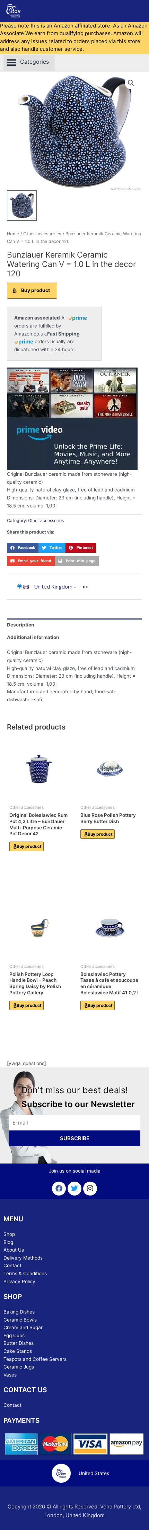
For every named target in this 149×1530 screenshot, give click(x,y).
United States (94, 1473)
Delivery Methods (23, 1258)
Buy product (35, 290)
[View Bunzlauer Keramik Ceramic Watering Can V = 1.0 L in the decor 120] (22, 205)
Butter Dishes (18, 1343)
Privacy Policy (19, 1281)
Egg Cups (14, 1335)
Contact (12, 1265)
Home (13, 233)
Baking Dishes (19, 1312)
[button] (29, 63)
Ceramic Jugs (18, 1367)
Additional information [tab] (33, 637)
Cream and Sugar (23, 1327)
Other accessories (42, 233)
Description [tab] (20, 625)
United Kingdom (53, 586)
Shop (9, 1234)
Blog (8, 1242)
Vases (10, 1375)
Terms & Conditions (25, 1273)
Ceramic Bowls (20, 1320)
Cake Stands (17, 1351)
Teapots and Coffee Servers (35, 1359)
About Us (13, 1250)
